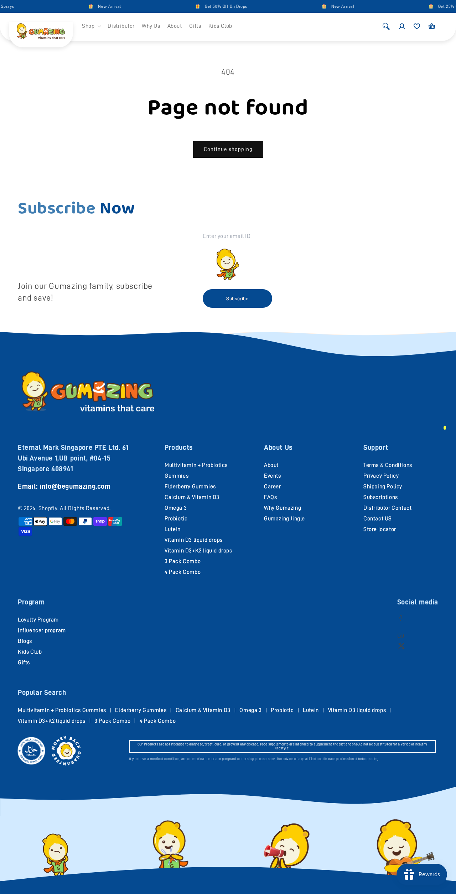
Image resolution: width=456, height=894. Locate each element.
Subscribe (237, 298)
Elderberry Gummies (190, 486)
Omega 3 (176, 508)
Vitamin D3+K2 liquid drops (198, 550)
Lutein (173, 529)
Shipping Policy (382, 486)
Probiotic (176, 518)
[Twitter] (401, 645)
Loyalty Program (38, 620)
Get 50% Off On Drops (217, 6)
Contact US (377, 518)
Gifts (24, 662)
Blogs (25, 641)
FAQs (270, 497)
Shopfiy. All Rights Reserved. (74, 508)
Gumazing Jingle (284, 518)
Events (272, 476)
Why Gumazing (282, 508)
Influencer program (42, 630)
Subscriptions (380, 497)
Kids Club (30, 652)
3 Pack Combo (183, 561)
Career (272, 486)
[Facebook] (400, 617)
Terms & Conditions (387, 465)
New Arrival (100, 6)
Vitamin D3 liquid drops (194, 540)
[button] (91, 26)
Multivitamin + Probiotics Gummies (62, 710)
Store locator (379, 529)
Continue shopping (228, 149)
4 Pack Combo (183, 572)
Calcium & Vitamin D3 (192, 497)
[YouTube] (400, 635)
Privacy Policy (381, 476)
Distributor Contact (387, 508)
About (271, 465)
